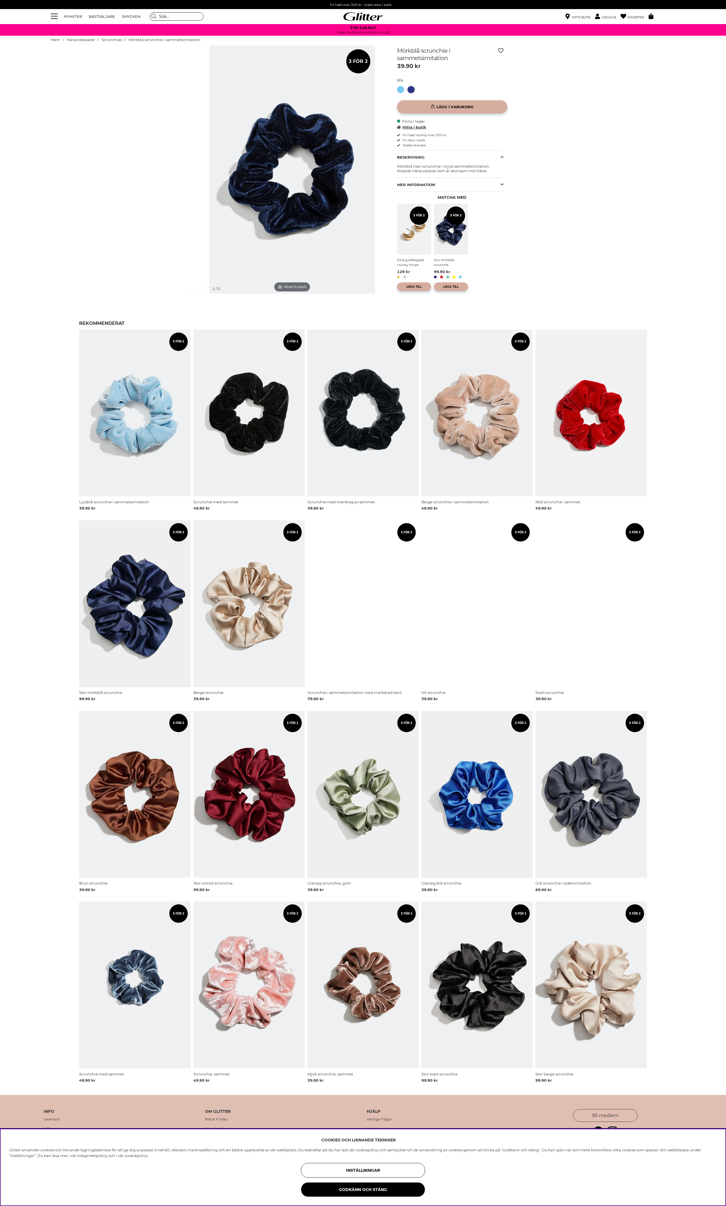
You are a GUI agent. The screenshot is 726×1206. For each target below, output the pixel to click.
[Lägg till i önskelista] (501, 51)
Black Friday (216, 1119)
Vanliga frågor (379, 1119)
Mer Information (416, 184)
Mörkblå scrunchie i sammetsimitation (164, 40)
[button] (608, 17)
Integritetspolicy (92, 1155)
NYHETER (73, 16)
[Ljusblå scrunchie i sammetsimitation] (402, 89)
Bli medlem (605, 1115)
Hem (55, 40)
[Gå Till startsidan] (363, 16)
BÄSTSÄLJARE (102, 16)
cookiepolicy (136, 1155)
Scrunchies (112, 40)
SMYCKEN (131, 16)
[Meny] (55, 16)
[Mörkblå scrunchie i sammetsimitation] (413, 89)
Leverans (52, 1119)
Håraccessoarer (81, 40)
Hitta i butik (414, 127)
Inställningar (363, 1170)
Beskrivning (411, 157)
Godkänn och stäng (363, 1189)
